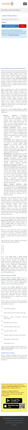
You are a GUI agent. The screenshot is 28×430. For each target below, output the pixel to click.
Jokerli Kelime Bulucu (10, 422)
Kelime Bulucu (8, 420)
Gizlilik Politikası (18, 422)
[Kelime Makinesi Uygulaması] (22, 408)
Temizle (22, 26)
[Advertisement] (14, 53)
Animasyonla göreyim (14, 35)
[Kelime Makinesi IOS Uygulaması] (11, 408)
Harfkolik (20, 420)
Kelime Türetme (15, 418)
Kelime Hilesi (14, 420)
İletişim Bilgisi (14, 425)
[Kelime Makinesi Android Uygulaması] (14, 402)
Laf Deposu (22, 418)
